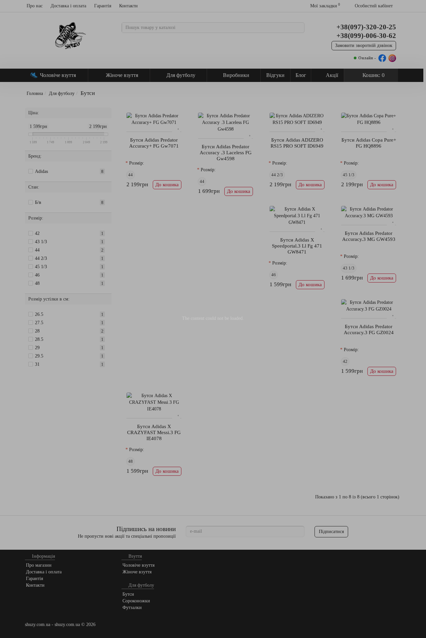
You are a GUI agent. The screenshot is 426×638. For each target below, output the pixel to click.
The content (193, 318)
